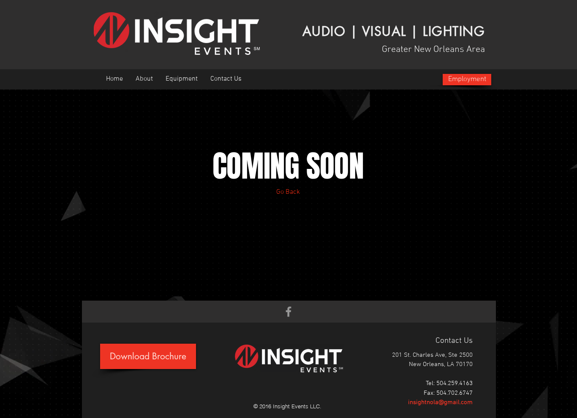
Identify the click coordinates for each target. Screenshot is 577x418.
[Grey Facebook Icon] (288, 311)
